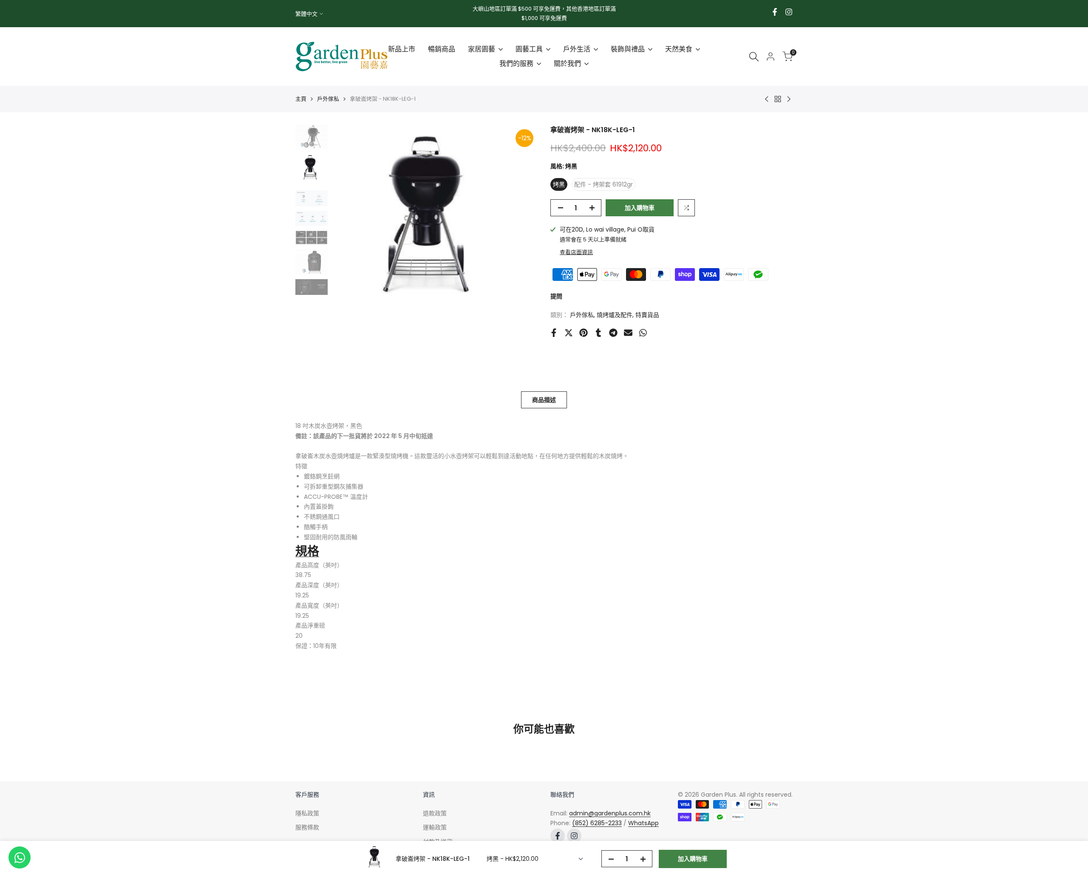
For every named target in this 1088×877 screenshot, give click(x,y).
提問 (556, 296)
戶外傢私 (328, 99)
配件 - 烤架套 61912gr (603, 184)
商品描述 (544, 400)
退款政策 (435, 813)
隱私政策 (307, 813)
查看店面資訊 (576, 252)
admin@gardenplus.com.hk (610, 813)
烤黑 (559, 184)
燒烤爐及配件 (614, 314)
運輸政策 (435, 827)
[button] (686, 207)
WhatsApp (643, 823)
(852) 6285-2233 (597, 823)
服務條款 (307, 827)
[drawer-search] (754, 57)
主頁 (300, 99)
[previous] (348, 230)
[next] (520, 230)
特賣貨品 (647, 314)
